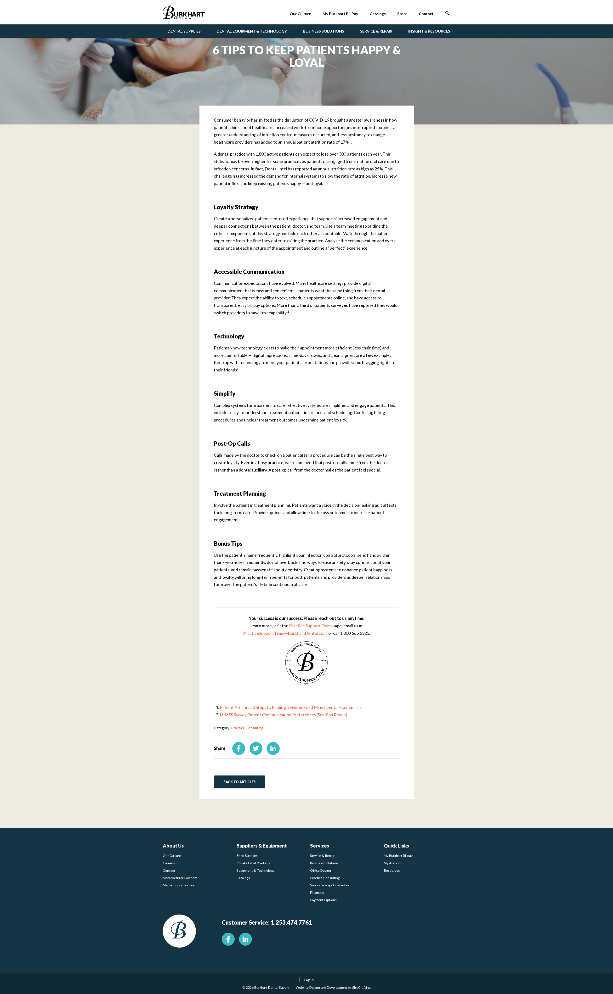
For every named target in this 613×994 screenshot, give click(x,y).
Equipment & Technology (255, 870)
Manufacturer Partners (180, 878)
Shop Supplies (247, 856)
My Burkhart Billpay (398, 856)
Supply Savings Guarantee (329, 885)
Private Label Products (254, 863)
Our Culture (172, 856)
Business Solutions (324, 863)
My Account (393, 863)
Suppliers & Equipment (262, 845)
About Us (173, 845)
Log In (309, 980)
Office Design (320, 870)
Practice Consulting (247, 727)
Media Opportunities (178, 885)
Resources (392, 870)
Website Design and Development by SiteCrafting (333, 987)
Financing (317, 892)
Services (319, 845)
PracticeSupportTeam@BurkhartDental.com (285, 633)
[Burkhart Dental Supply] (184, 13)
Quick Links (396, 845)
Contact (169, 870)
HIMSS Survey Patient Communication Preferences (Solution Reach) (283, 714)
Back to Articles (239, 782)
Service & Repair (322, 856)
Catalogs (243, 878)
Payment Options (323, 900)
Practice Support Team (310, 625)
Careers (169, 863)
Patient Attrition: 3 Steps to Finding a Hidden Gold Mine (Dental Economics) (290, 707)
